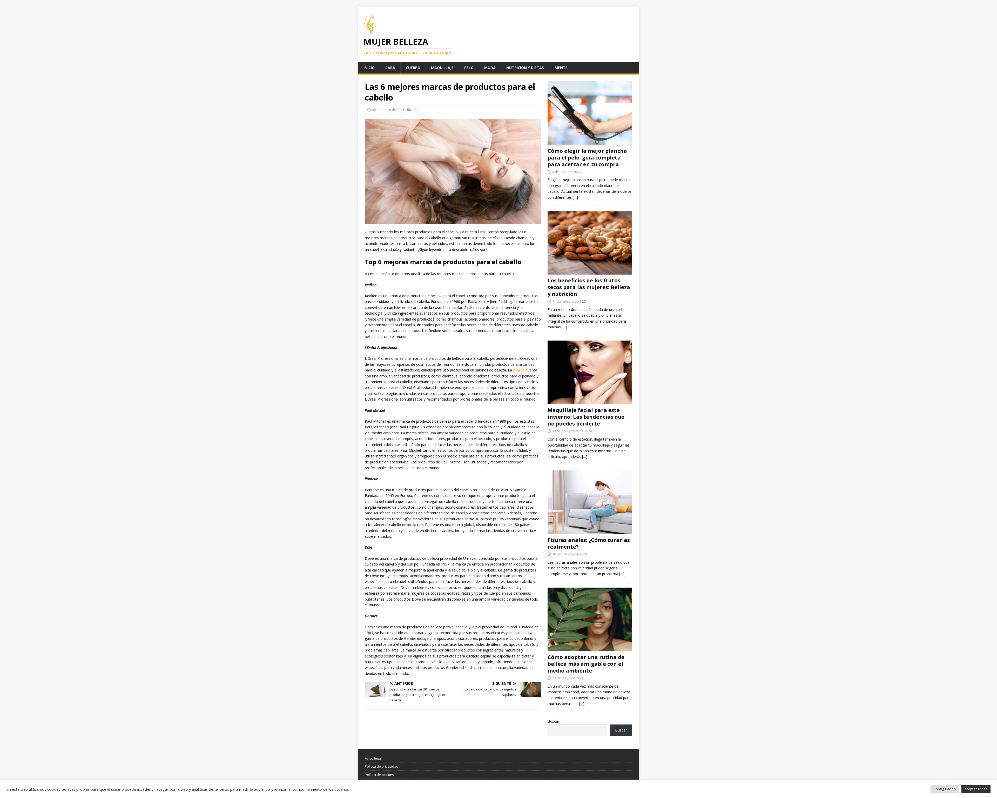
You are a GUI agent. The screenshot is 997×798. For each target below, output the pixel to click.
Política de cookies (379, 774)
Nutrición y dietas (525, 67)
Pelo (469, 67)
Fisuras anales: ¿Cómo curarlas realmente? (589, 543)
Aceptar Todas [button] (976, 789)
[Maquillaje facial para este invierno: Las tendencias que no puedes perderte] (590, 401)
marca (518, 370)
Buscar (553, 721)
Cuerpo (413, 67)
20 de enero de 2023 (388, 109)
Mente (561, 67)
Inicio (369, 67)
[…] (575, 197)
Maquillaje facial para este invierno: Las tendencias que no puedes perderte (586, 417)
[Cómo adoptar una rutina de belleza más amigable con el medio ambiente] (590, 648)
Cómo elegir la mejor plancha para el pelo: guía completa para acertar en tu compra (587, 157)
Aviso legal (373, 758)
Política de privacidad (381, 766)
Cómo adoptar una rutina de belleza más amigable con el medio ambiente (586, 664)
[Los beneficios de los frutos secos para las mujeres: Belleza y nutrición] (590, 271)
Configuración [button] (945, 789)
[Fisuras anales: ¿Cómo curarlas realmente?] (590, 530)
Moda (490, 67)
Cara (390, 67)
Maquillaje (442, 67)
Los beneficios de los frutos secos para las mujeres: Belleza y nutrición (589, 287)
